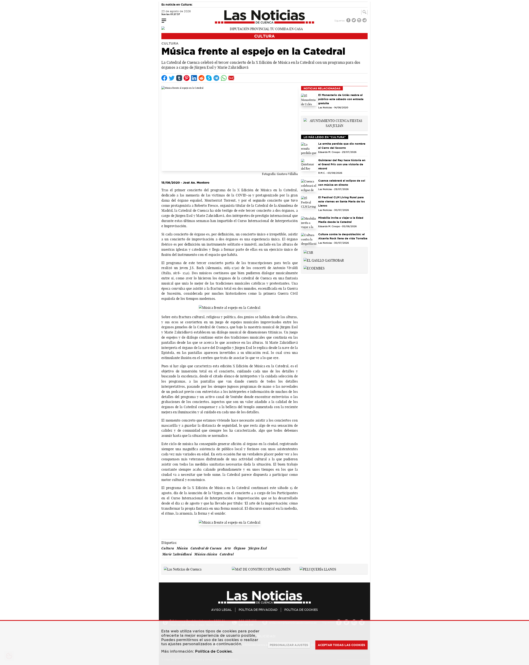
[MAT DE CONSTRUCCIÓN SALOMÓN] (261, 569)
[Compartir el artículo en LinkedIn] (194, 78)
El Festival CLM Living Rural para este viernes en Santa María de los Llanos (341, 201)
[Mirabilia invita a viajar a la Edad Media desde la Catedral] (309, 222)
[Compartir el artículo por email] (231, 78)
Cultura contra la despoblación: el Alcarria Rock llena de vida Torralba (342, 236)
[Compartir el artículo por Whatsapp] (224, 78)
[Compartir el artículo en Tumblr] (179, 78)
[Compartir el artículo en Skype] (209, 78)
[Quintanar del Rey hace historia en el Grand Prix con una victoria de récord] (309, 165)
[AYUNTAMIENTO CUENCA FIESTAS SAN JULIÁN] (334, 123)
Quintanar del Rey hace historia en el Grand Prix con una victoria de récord (341, 164)
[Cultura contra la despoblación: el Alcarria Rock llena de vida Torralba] (309, 239)
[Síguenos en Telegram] (365, 21)
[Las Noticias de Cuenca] (264, 17)
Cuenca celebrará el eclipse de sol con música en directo (341, 182)
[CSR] (308, 252)
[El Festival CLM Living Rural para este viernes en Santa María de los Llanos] (309, 202)
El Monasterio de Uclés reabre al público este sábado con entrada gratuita (340, 99)
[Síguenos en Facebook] (348, 21)
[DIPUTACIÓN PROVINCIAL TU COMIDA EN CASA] (264, 28)
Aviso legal (221, 609)
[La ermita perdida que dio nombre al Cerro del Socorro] (309, 148)
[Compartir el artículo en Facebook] (164, 78)
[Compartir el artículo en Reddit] (201, 78)
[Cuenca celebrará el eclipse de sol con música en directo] (309, 185)
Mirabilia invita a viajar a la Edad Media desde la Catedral (340, 219)
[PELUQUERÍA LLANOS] (318, 569)
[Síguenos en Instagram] (359, 21)
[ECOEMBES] (314, 268)
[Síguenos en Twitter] (354, 21)
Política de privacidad (258, 609)
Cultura (264, 36)
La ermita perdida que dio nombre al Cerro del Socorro (341, 145)
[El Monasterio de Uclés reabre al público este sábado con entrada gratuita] (309, 100)
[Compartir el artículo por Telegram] (216, 78)
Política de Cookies (301, 609)
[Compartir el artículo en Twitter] (172, 78)
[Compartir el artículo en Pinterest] (186, 78)
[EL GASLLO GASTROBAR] (324, 260)
